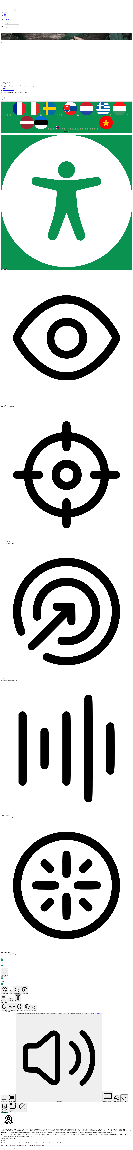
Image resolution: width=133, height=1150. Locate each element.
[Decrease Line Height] (2, 984)
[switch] (1, 407)
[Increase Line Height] (2, 978)
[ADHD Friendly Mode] (1, 681)
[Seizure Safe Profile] (1, 544)
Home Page (3, 88)
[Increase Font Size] (2, 960)
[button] (1, 134)
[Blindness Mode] (1, 818)
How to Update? (98, 1013)
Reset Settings (4, 1112)
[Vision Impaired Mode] (1, 408)
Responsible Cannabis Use (7, 90)
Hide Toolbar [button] (4, 269)
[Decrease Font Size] (2, 965)
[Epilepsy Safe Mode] (1, 955)
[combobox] (66, 117)
